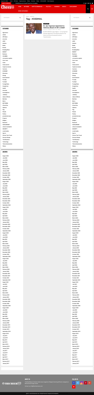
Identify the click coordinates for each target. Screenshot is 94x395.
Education (5, 73)
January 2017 (6, 363)
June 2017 (5, 352)
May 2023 (5, 239)
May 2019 (5, 340)
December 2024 (6, 198)
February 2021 (6, 295)
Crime (4, 62)
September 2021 (7, 280)
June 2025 (5, 185)
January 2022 (6, 271)
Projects (5, 118)
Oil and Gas (5, 105)
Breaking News (46, 23)
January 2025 (6, 196)
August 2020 (6, 307)
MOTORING (5, 103)
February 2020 (6, 320)
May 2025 (5, 188)
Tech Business (6, 139)
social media (6, 131)
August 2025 (6, 181)
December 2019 (6, 325)
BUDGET (5, 52)
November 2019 (6, 327)
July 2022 (5, 260)
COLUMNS (5, 56)
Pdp (3, 109)
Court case (5, 60)
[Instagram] (81, 382)
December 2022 (6, 250)
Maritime (5, 99)
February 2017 (6, 361)
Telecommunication (7, 144)
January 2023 (6, 247)
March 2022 (5, 267)
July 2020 (5, 310)
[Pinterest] (85, 382)
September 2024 (7, 205)
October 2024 (6, 203)
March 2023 (5, 243)
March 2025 (5, 192)
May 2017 (5, 355)
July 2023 (5, 235)
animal (4, 34)
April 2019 (5, 342)
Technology (5, 141)
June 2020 (5, 312)
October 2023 (6, 228)
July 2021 (5, 284)
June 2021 (5, 286)
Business (33, 1)
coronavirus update (7, 58)
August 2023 (6, 233)
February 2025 (6, 194)
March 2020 (5, 318)
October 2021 (6, 277)
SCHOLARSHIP (43, 1)
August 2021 (6, 282)
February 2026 (6, 168)
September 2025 (7, 179)
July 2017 (5, 350)
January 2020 (6, 322)
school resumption (7, 126)
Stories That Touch (7, 135)
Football (5, 81)
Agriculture (5, 32)
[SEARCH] (20, 17)
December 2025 (6, 173)
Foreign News (6, 84)
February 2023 (6, 245)
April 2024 (5, 215)
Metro (4, 101)
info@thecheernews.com (37, 386)
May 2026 (5, 162)
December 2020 (6, 299)
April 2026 (5, 164)
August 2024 (6, 207)
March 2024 (5, 218)
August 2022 (6, 258)
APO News (16, 1)
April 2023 (5, 241)
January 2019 (6, 348)
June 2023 (5, 237)
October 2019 (6, 329)
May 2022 (5, 263)
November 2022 (6, 252)
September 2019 (7, 331)
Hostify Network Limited (63, 393)
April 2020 (5, 316)
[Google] (89, 382)
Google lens (5, 86)
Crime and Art (6, 64)
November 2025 (6, 175)
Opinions (5, 107)
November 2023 (6, 226)
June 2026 (5, 160)
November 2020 (6, 301)
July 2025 (5, 183)
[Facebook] (73, 382)
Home (11, 1)
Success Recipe (6, 137)
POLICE (4, 111)
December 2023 (6, 224)
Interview (5, 90)
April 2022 (5, 265)
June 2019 (5, 337)
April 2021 (5, 290)
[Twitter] (77, 382)
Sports (4, 133)
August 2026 (6, 155)
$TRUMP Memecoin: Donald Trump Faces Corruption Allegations (28, 3)
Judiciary (5, 94)
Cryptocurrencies (22, 1)
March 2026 (5, 166)
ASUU (4, 41)
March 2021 (5, 292)
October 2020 (6, 303)
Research (5, 122)
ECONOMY (5, 71)
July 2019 (5, 335)
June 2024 (5, 211)
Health (4, 88)
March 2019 (5, 344)
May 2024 (5, 213)
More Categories (50, 1)
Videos (37, 1)
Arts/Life (5, 39)
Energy (4, 75)
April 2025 (5, 190)
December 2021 (6, 273)
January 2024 (6, 222)
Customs (5, 69)
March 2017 (5, 359)
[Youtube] (73, 386)
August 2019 (6, 333)
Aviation (4, 43)
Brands (4, 47)
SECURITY (5, 128)
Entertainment (6, 77)
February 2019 (6, 346)
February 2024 (6, 220)
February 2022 (6, 269)
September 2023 (7, 230)
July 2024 (5, 209)
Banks (4, 45)
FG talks (5, 79)
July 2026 (5, 158)
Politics (28, 1)
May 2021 (5, 288)
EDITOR (46, 29)
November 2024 (6, 200)
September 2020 (7, 305)
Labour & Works (6, 96)
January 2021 (6, 297)
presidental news (7, 116)
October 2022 (6, 254)
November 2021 (6, 275)
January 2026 (6, 170)
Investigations (6, 92)
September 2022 (7, 256)
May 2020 (5, 314)
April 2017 (5, 357)
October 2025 (6, 177)
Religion (4, 120)
